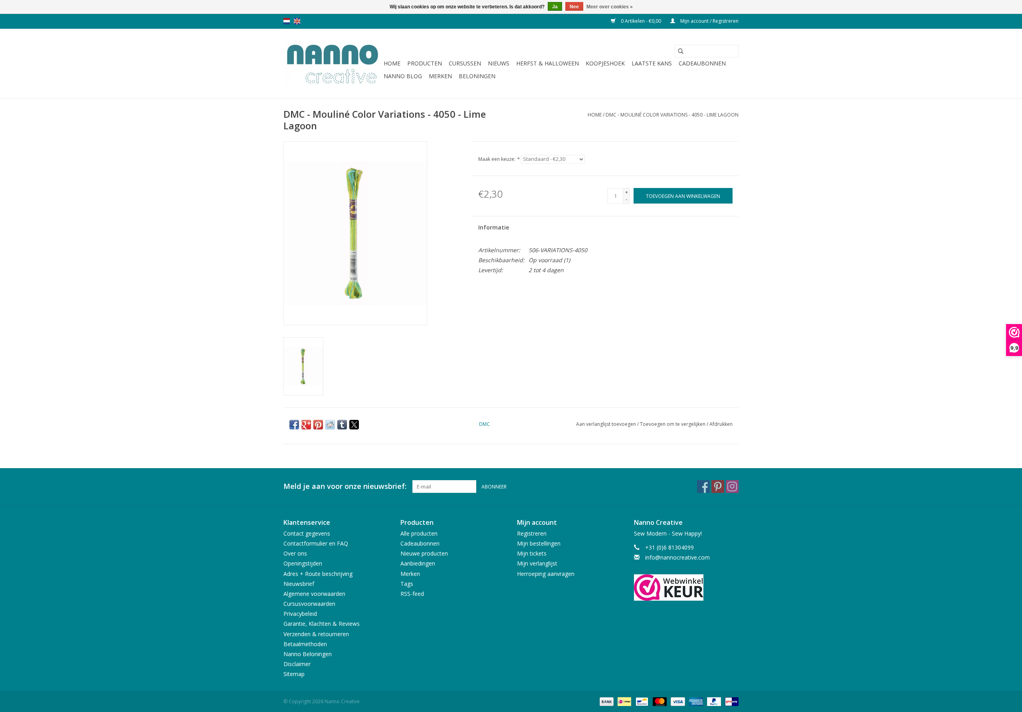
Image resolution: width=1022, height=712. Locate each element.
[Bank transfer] (606, 701)
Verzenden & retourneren (316, 634)
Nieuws (498, 63)
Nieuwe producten (424, 553)
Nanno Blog (403, 76)
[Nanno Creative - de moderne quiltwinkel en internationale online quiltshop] (332, 63)
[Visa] (677, 701)
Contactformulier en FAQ (315, 543)
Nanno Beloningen (307, 654)
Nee (574, 7)
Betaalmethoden (305, 644)
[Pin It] (318, 424)
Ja (555, 7)
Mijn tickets (532, 553)
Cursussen (465, 63)
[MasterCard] (659, 701)
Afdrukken (721, 424)
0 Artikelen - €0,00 (641, 21)
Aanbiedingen (417, 563)
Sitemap (294, 674)
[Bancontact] (641, 701)
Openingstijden (302, 563)
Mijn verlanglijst (537, 563)
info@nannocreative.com (677, 557)
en (297, 21)
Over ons (295, 553)
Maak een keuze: (498, 159)
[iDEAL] (623, 701)
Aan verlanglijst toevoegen (606, 424)
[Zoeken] (681, 51)
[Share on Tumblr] (342, 424)
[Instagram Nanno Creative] (732, 486)
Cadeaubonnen (702, 63)
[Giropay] (730, 701)
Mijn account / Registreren (709, 21)
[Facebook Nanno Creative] (703, 486)
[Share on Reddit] (330, 424)
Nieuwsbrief (298, 583)
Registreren (532, 533)
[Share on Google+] (306, 424)
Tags (406, 583)
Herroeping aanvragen (545, 574)
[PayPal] (713, 701)
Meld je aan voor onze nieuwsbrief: (344, 486)
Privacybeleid (300, 613)
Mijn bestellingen (539, 543)
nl (286, 21)
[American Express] (695, 701)
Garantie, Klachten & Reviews (321, 623)
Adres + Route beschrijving (318, 574)
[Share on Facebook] (294, 424)
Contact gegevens (306, 533)
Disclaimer (297, 664)
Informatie (493, 227)
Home (392, 63)
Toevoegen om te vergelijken (673, 424)
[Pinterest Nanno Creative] (717, 486)
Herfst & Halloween (547, 63)
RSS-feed (412, 593)
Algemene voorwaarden (314, 593)
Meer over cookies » (609, 7)
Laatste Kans (652, 63)
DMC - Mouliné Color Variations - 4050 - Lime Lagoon (672, 114)
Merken (440, 76)
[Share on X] (354, 424)
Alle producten (419, 533)
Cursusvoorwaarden (309, 603)
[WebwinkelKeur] (686, 587)
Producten (424, 63)
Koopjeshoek (605, 63)
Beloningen (477, 76)
